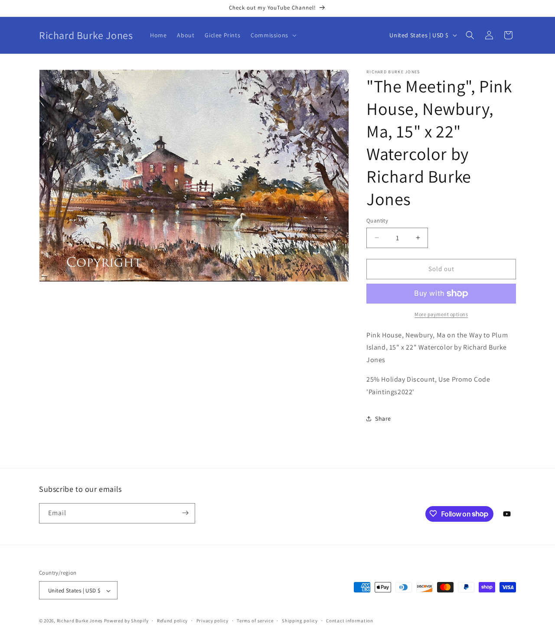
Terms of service (255, 621)
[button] (272, 35)
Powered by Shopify (126, 621)
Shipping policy (300, 621)
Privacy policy (212, 621)
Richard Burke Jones (80, 621)
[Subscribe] (185, 513)
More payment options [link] (441, 314)
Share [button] (383, 418)
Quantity (377, 220)
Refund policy (172, 621)
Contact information (349, 621)
